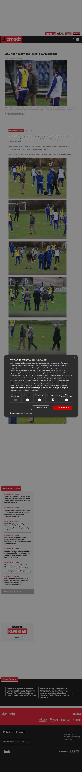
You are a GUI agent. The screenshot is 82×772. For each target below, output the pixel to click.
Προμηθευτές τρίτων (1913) (28, 375)
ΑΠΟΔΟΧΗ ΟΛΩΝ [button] (62, 408)
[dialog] (41, 386)
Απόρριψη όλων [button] (40, 408)
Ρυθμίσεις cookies (16, 390)
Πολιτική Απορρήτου (30, 390)
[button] (21, 413)
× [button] (74, 357)
